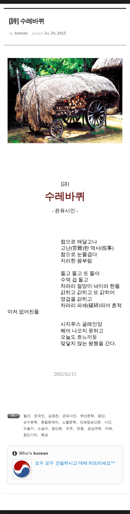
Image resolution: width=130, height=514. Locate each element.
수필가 (28, 428)
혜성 (44, 435)
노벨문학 (69, 422)
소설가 (43, 428)
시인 (107, 422)
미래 (108, 428)
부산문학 (87, 416)
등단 (101, 416)
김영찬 (53, 416)
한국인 (39, 416)
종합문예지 (49, 422)
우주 (69, 428)
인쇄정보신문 (90, 422)
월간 (26, 416)
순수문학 (30, 422)
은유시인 (69, 416)
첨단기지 (30, 435)
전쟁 (80, 428)
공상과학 (94, 428)
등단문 (57, 428)
